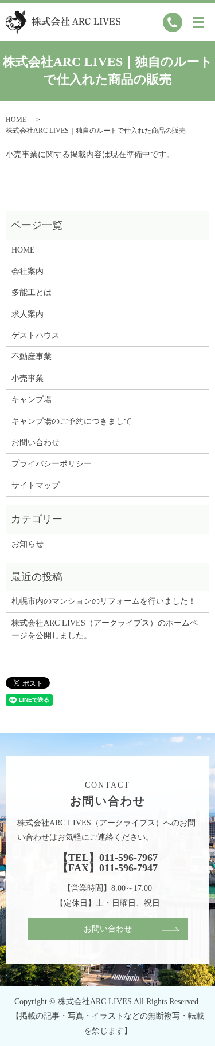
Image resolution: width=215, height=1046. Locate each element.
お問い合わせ (35, 442)
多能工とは (31, 292)
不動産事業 (31, 356)
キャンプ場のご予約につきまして (71, 421)
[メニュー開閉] (198, 22)
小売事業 (27, 378)
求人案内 (27, 314)
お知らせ (27, 544)
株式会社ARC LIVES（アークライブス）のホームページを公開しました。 (104, 629)
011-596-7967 (128, 857)
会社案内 (27, 271)
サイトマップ (35, 485)
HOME (16, 120)
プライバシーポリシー (51, 463)
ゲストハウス (35, 335)
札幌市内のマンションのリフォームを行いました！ (103, 601)
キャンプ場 (31, 399)
